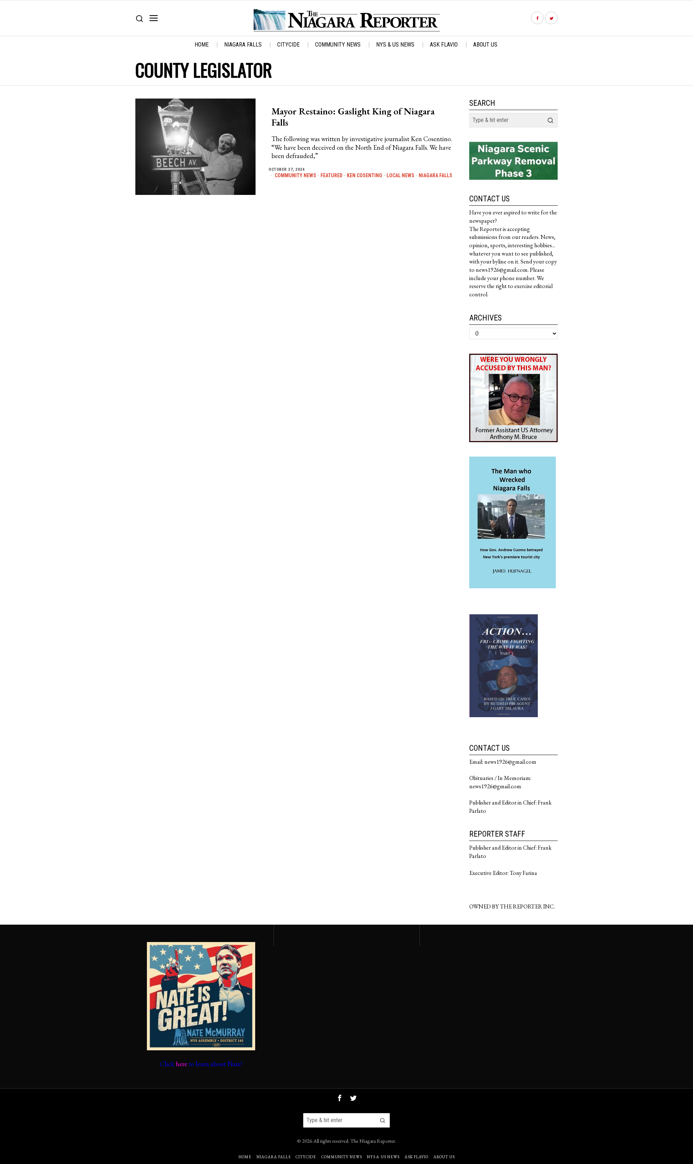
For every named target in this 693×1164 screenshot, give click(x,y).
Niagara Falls (435, 175)
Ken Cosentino (364, 175)
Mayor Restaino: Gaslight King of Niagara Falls (353, 117)
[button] (550, 120)
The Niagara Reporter (372, 1140)
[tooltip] (537, 18)
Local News (400, 175)
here (181, 1064)
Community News (295, 175)
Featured (332, 175)
